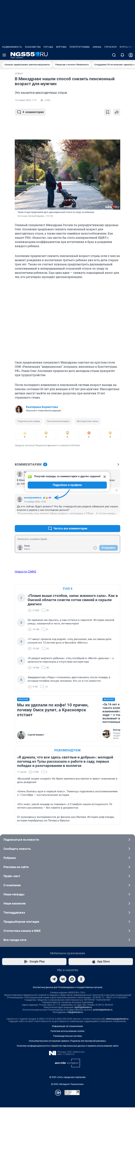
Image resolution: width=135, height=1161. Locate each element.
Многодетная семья (87, 421)
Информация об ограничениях (67, 1026)
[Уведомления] (122, 55)
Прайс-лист (12, 876)
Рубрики (10, 858)
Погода (48, 47)
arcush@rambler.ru (32, 497)
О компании (12, 885)
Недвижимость (12, 47)
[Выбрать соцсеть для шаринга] (116, 112)
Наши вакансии (15, 903)
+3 (106, 520)
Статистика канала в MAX (22, 930)
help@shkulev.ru (75, 1012)
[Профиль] (131, 55)
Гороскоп (110, 47)
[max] (72, 979)
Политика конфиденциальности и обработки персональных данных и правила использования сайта (67, 1046)
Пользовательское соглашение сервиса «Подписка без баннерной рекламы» (67, 1041)
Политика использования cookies (67, 1031)
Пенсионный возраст (58, 421)
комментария (33, 112)
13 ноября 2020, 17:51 (26, 100)
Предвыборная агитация (21, 921)
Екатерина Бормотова (42, 407)
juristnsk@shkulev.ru (102, 1010)
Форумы (61, 47)
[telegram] (53, 979)
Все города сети (15, 940)
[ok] (81, 979)
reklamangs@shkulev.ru (117, 1019)
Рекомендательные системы (67, 1036)
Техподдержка (14, 912)
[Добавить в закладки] (107, 112)
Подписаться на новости (21, 839)
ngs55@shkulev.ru (83, 1007)
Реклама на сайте (16, 867)
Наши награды (14, 894)
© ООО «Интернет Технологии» (67, 1084)
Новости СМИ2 (25, 571)
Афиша (97, 47)
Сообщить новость (17, 848)
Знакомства (33, 47)
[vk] (62, 979)
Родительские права (29, 421)
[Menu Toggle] (4, 55)
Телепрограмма (79, 47)
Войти (27, 549)
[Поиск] (114, 55)
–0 (116, 490)
